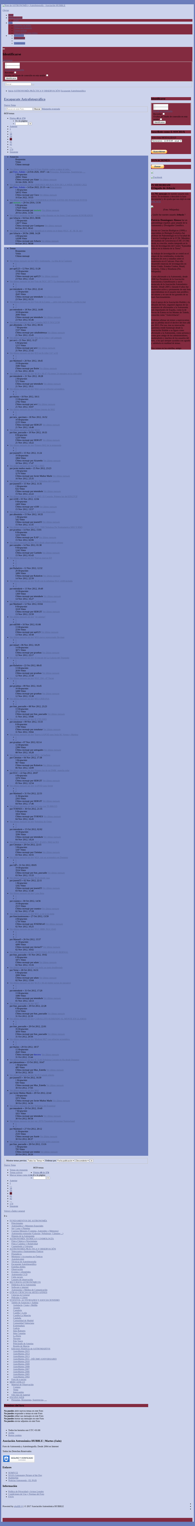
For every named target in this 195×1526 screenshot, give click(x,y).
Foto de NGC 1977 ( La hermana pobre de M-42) (57, 281)
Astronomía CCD (19, 1274)
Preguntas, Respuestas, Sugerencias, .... (67, 172)
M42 (37, 1090)
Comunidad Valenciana (23, 1323)
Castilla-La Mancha (22, 1315)
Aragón (16, 1308)
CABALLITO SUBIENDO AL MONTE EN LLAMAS (60, 1019)
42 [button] (11, 144)
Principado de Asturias (23, 1343)
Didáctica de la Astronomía (23, 1284)
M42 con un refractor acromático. (50, 389)
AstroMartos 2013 (21, 1356)
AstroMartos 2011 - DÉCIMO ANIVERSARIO (35, 1359)
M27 (37, 1003)
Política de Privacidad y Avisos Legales (26, 1491)
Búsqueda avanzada (51, 109)
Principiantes (56, 187)
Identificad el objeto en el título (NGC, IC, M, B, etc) (58, 231)
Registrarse (8, 60)
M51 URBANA (42, 699)
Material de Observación (22, 1384)
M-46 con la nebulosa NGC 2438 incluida (54, 581)
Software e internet (19, 1287)
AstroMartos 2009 (21, 1364)
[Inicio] (34, 5)
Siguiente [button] (14, 152)
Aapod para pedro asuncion (46, 1141)
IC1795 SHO (41, 719)
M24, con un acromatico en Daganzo (51, 857)
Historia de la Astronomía (22, 1236)
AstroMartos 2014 (21, 1354)
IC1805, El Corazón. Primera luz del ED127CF (56, 496)
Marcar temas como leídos (26, 33)
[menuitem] (19, 35)
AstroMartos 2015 (21, 1351)
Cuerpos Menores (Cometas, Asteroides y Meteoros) (35, 1231)
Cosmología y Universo (22, 1246)
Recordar (9, 72)
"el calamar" (40, 617)
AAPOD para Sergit (43, 786)
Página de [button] (17, 118)
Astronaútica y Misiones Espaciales (27, 1226)
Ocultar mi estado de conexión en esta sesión (25, 75)
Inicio (10, 91)
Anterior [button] (13, 126)
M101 (37, 430)
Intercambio (18, 1392)
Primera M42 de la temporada (48, 445)
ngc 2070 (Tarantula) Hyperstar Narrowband (55, 1121)
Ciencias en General (20, 1295)
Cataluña (17, 1318)
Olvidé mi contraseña (14, 70)
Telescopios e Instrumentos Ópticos (27, 1251)
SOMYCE (13, 1473)
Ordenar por (51, 1160)
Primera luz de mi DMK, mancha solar (52, 770)
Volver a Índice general (14, 1211)
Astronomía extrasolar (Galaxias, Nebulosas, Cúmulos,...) (37, 1233)
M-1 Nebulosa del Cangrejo (47, 481)
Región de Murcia (21, 1346)
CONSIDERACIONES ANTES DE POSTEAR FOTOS (61, 200)
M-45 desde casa (42, 878)
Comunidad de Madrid (23, 1320)
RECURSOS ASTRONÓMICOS (25, 1282)
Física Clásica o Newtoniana (24, 1241)
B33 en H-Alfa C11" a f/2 (46, 353)
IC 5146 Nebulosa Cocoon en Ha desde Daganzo (57, 1059)
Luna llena (39, 893)
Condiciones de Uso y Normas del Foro (26, 1494)
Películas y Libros (19, 1297)
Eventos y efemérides (21, 1272)
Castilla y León (20, 1313)
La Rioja (17, 1336)
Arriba (11, 1433)
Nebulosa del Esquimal (45, 1106)
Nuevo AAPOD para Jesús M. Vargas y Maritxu (56, 734)
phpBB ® (18, 1506)
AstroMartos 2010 (21, 1361)
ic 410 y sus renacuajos (45, 512)
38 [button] (11, 134)
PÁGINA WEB (17, 1397)
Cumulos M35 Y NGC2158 (47, 322)
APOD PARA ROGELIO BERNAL (51, 952)
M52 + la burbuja (42, 755)
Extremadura (19, 1325)
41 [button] (11, 142)
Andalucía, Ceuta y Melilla (25, 1305)
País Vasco (18, 1341)
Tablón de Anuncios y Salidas (24, 1302)
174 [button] (11, 149)
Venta (15, 1389)
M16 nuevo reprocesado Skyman (49, 637)
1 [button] (10, 129)
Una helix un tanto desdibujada (49, 967)
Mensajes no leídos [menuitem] (22, 25)
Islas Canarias (19, 1333)
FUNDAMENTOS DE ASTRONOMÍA (28, 1220)
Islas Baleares (19, 1331)
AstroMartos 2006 (21, 1372)
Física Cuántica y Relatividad (24, 1244)
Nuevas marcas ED (43, 558)
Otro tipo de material (20, 1395)
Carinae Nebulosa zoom (45, 601)
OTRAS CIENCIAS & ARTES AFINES (28, 1292)
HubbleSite (13, 1478)
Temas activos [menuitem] (20, 30)
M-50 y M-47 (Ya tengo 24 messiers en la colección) (58, 373)
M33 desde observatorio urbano (49, 542)
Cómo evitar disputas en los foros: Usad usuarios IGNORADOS (64, 215)
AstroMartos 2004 (21, 1377)
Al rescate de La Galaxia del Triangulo (51, 658)
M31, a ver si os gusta (44, 914)
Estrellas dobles (18, 1267)
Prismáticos (16, 1254)
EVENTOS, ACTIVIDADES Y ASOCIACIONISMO (35, 1300)
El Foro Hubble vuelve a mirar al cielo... (53, 169)
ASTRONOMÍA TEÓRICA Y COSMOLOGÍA (32, 1238)
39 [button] (11, 136)
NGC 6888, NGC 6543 (45, 929)
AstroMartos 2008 (21, 1366)
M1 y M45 (39, 466)
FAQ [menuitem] (16, 20)
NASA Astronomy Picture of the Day (25, 1475)
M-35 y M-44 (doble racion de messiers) (53, 983)
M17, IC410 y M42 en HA (47, 842)
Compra (16, 1387)
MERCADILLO (17, 1382)
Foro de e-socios (18, 1379)
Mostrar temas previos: (16, 1160)
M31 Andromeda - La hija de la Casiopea (53, 261)
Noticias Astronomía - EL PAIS (22, 1480)
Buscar (37, 109)
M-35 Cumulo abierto (44, 1075)
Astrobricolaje (17, 1259)
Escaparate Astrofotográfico (73, 91)
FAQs (11, 1496)
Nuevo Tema (10, 105)
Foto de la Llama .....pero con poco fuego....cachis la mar (60, 302)
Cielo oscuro (17, 1277)
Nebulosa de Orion (43, 821)
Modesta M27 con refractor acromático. (52, 1039)
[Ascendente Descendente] (82, 1160)
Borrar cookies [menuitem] (15, 1435)
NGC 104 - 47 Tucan (44, 678)
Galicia (16, 1328)
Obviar (6, 10)
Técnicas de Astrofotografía (23, 1261)
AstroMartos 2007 (21, 1369)
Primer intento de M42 (45, 409)
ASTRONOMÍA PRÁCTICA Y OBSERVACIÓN (37, 91)
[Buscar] (33, 84)
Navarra (16, 1338)
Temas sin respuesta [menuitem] (23, 28)
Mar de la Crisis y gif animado (48, 338)
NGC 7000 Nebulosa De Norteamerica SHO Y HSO (58, 527)
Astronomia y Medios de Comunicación (29, 1290)
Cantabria (17, 1310)
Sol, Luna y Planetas (20, 1228)
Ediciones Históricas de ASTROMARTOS (30, 1348)
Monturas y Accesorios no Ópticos (27, 1256)
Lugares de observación (22, 1279)
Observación (17, 1269)
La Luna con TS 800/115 (46, 806)
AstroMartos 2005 (21, 1374)
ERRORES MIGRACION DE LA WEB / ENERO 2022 (61, 184)
